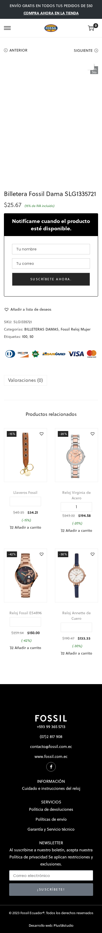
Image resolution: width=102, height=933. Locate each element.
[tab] (51, 380)
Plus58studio (63, 925)
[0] (91, 28)
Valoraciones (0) (25, 380)
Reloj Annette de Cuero (76, 615)
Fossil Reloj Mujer (75, 329)
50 (31, 336)
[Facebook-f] (51, 767)
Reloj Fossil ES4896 (25, 613)
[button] (27, 309)
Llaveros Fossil (25, 492)
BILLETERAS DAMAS (41, 329)
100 (24, 336)
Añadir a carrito (28, 527)
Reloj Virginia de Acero (76, 495)
